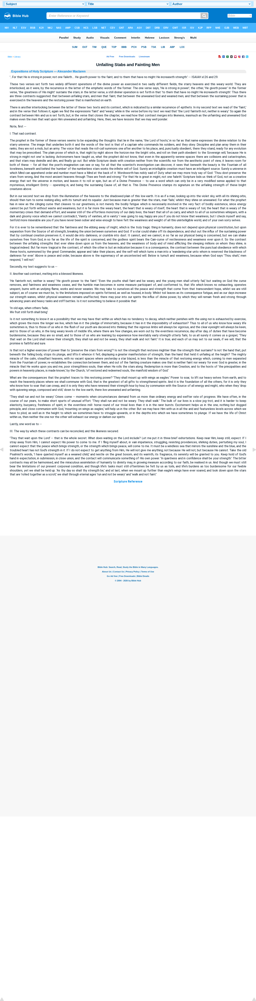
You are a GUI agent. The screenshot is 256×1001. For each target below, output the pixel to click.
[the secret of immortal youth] (251, 458)
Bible (10, 57)
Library (17, 57)
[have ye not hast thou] (4, 458)
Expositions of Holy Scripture (32, 71)
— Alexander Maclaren (69, 71)
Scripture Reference (128, 481)
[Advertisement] (128, 513)
